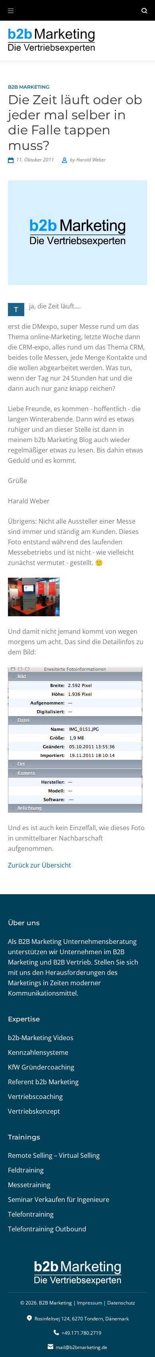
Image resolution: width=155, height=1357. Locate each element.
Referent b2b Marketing (43, 1081)
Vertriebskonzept (34, 1111)
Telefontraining (31, 1214)
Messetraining (29, 1184)
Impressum (89, 1302)
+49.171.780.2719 (81, 1333)
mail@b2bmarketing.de (81, 1347)
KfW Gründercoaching (41, 1067)
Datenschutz (121, 1302)
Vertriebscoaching (35, 1096)
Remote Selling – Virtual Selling (54, 1155)
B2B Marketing (28, 87)
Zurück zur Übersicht (39, 865)
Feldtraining (26, 1170)
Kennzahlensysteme (38, 1052)
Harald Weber (91, 159)
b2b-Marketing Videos (41, 1037)
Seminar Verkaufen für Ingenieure (58, 1199)
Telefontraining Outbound (47, 1229)
